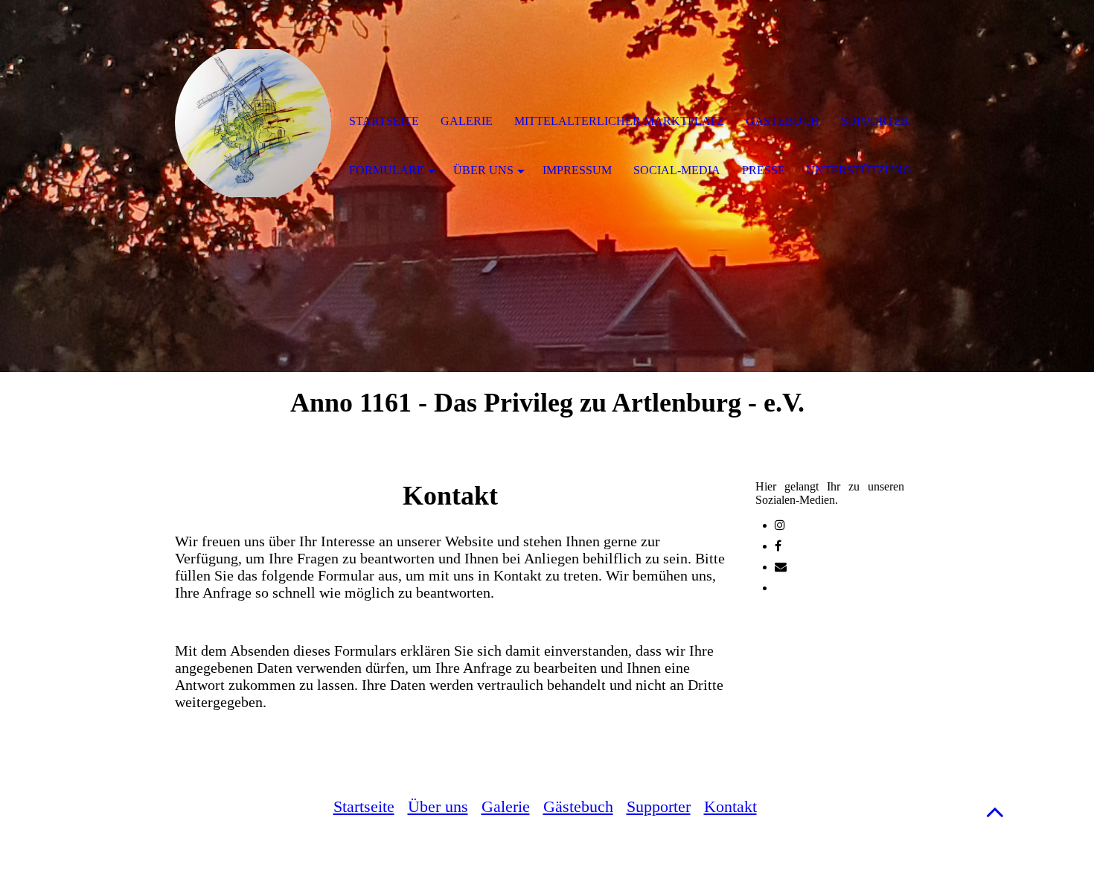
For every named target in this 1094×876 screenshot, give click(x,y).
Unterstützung (859, 170)
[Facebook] (778, 546)
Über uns (438, 806)
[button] (995, 811)
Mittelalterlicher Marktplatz (619, 121)
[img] (253, 123)
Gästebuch (578, 806)
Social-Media (676, 170)
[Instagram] (780, 525)
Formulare (386, 170)
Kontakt (730, 806)
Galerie (506, 806)
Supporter (659, 806)
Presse (763, 170)
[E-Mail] (781, 566)
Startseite (363, 806)
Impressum (577, 170)
